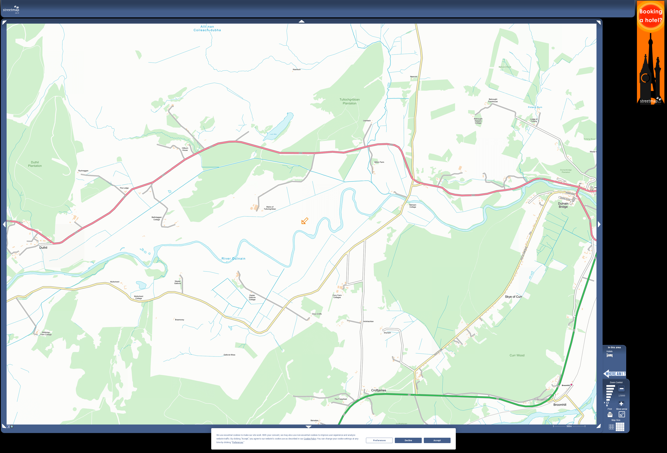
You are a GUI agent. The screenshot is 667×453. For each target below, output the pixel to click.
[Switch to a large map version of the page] (616, 426)
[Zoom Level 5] (609, 394)
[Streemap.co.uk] (11, 7)
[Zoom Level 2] (609, 402)
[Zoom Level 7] (609, 389)
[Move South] (309, 427)
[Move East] (600, 224)
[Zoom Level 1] (609, 405)
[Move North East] (599, 22)
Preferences (379, 440)
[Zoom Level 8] (609, 386)
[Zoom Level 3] (609, 400)
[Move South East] (599, 426)
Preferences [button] (237, 442)
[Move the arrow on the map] (621, 413)
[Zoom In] (621, 404)
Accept (437, 440)
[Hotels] (610, 355)
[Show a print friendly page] (610, 413)
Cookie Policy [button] (310, 439)
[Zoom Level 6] (609, 391)
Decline (408, 440)
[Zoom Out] (621, 388)
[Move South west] (3, 426)
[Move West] (4, 224)
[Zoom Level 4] (609, 397)
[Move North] (302, 21)
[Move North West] (4, 22)
